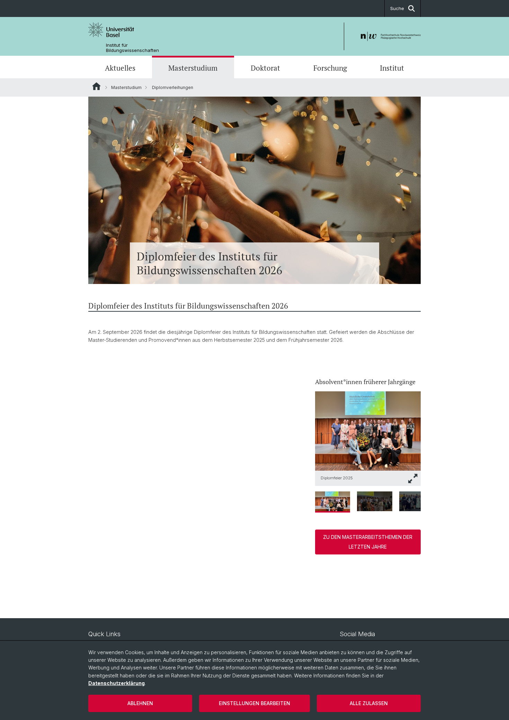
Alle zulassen (369, 703)
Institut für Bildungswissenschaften (132, 48)
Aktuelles (120, 68)
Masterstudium (192, 68)
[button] (413, 478)
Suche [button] (397, 8)
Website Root (96, 86)
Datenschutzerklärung (116, 683)
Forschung (330, 68)
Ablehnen (140, 703)
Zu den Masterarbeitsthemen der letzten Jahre (367, 542)
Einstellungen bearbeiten (254, 703)
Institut (392, 68)
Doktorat (265, 68)
